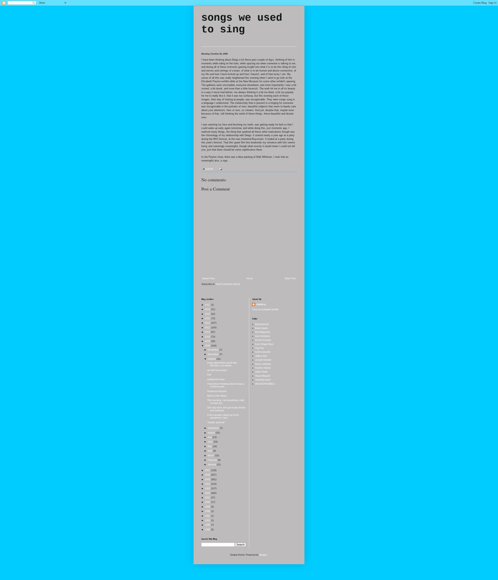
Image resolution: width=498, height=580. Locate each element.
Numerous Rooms (216, 391)
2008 (208, 345)
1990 (208, 520)
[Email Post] (220, 169)
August (212, 432)
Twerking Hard (262, 379)
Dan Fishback (262, 336)
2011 (208, 332)
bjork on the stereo (217, 395)
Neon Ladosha (263, 364)
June (210, 441)
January (212, 464)
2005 (208, 479)
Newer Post (208, 278)
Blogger (263, 555)
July (210, 437)
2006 (208, 474)
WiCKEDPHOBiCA (265, 384)
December (213, 349)
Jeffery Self (261, 356)
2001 (208, 497)
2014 (208, 318)
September (214, 428)
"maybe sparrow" (216, 422)
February (213, 460)
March (211, 455)
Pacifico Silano (263, 368)
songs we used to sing (241, 23)
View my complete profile (265, 309)
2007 (208, 470)
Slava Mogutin (262, 376)
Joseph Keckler (263, 360)
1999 (208, 506)
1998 (208, 511)
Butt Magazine (262, 332)
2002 (208, 493)
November (213, 354)
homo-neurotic (262, 352)
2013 (208, 323)
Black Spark (261, 328)
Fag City (259, 348)
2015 (208, 314)
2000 (208, 502)
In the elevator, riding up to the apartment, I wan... (223, 416)
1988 (208, 529)
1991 (208, 516)
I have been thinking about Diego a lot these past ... (225, 385)
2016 (208, 309)
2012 (208, 327)
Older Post (290, 278)
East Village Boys (264, 344)
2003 (208, 488)
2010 (208, 336)
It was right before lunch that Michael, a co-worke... (222, 364)
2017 (208, 304)
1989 (208, 525)
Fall (209, 374)
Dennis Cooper (263, 340)
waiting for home (216, 379)
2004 (208, 484)
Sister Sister (261, 371)
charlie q (261, 304)
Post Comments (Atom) (228, 284)
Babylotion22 (262, 324)
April (210, 451)
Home (249, 278)
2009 (208, 341)
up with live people (217, 370)
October (212, 359)
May (210, 446)
